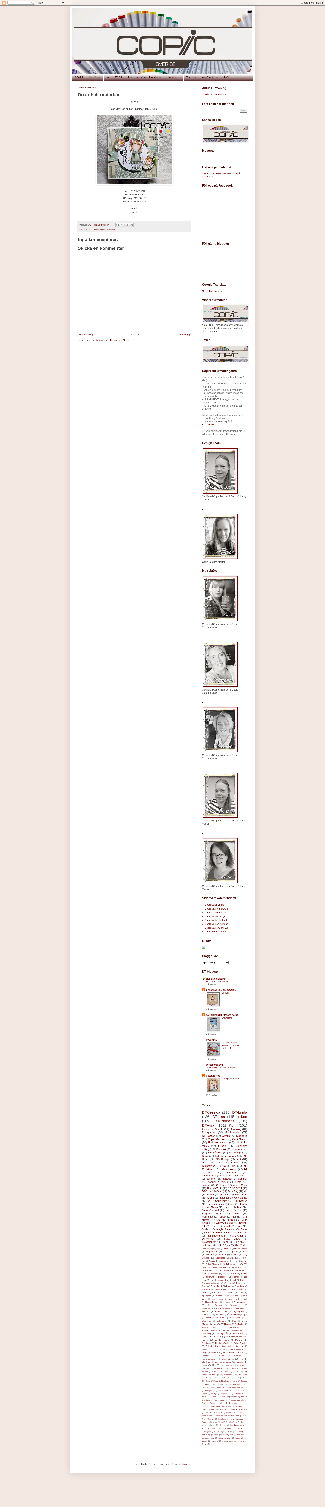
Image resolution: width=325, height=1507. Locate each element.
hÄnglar (222, 1145)
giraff (223, 1422)
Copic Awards (232, 1368)
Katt (204, 1337)
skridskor (206, 1362)
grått (241, 1289)
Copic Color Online (214, 904)
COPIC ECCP (235, 1188)
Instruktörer (238, 1333)
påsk (212, 1261)
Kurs (229, 1391)
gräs (225, 1273)
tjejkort (226, 1226)
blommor (242, 1179)
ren (241, 1359)
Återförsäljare (210, 77)
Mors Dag (242, 1232)
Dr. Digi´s (239, 1324)
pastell (235, 1251)
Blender (205, 1368)
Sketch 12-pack (209, 1409)
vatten (204, 1441)
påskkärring (232, 1314)
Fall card (217, 1378)
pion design (238, 1432)
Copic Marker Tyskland (216, 924)
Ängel (204, 1365)
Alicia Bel (210, 1254)
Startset (222, 1409)
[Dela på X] (124, 225)
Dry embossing (227, 1375)
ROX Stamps (209, 1403)
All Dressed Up (236, 1318)
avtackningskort (236, 1349)
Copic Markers (216, 1139)
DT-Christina (225, 1121)
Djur (239, 1210)
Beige (244, 1229)
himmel (205, 1292)
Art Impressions (237, 1365)
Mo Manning (233, 1132)
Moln (204, 1397)
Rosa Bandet (241, 1248)
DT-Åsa (208, 1125)
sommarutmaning (223, 1362)
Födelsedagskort (218, 1142)
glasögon (233, 1422)
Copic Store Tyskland (215, 931)
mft (239, 1159)
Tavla (225, 1251)
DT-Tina (236, 1372)
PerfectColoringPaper (213, 1175)
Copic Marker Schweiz (216, 908)
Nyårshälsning (240, 1302)
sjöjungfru (206, 1296)
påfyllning (206, 1435)
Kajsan (221, 1391)
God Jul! (225, 993)
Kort (232, 1125)
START (79, 77)
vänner (244, 1273)
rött (208, 1201)
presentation (228, 1359)
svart (244, 1261)
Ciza (234, 1321)
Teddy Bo (206, 1349)
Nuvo (234, 1397)
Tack (233, 1289)
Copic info (232, 1299)
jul (213, 1425)
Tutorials (191, 77)
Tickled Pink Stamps (235, 1413)
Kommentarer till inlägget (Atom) (112, 340)
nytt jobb (225, 1432)
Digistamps (208, 1165)
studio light (239, 1438)
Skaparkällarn (212, 1251)
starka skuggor (224, 1438)
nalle (240, 1428)
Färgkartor (234, 1327)
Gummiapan (239, 1149)
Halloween (227, 1179)
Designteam (209, 1132)
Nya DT (227, 1248)
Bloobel (221, 1277)
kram (204, 1261)
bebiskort (211, 1179)
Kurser (238, 1213)
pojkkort (224, 1194)
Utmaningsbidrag (216, 1204)
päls (241, 1292)
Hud (211, 1280)
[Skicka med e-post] (117, 225)
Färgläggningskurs (229, 1381)
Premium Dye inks (236, 1400)
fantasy (205, 1422)
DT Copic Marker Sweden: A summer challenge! (230, 1045)
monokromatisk (209, 1359)
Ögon (204, 1444)
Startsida (135, 334)
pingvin (230, 1292)
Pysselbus (211, 1039)
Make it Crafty (239, 1185)
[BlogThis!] (121, 225)
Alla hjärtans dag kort (217, 1235)
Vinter (223, 1216)
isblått (233, 1273)
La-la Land (239, 1391)
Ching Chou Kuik (214, 1264)
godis (213, 1352)
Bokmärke (221, 1321)
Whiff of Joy (221, 1416)
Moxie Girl (224, 1397)
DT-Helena (226, 1324)
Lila (224, 1165)
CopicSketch (239, 1139)
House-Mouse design (237, 1387)
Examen (222, 1254)
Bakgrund (209, 1277)
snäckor (240, 1435)
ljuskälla (219, 1314)
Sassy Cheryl (232, 1238)
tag (234, 1216)
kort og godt (209, 1428)
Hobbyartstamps (217, 1387)
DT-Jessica (93, 229)
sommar (206, 1185)
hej (242, 1422)
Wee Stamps (240, 1198)
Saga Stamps (214, 1305)
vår (228, 1245)
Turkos (231, 1220)
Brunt (227, 1207)
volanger (240, 1362)
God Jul (223, 1213)
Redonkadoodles (233, 1403)
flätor (215, 1422)
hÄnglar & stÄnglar (225, 1229)
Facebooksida (209, 424)
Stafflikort (206, 1289)
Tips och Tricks (214, 1188)
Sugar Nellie (220, 1289)
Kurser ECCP (114, 77)
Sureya (224, 1242)
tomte (219, 1245)
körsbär (205, 1356)
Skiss (232, 1258)
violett (208, 1318)
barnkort (222, 1419)
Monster (239, 1340)
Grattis (226, 1135)
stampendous (208, 1438)
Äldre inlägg (183, 334)
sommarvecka (240, 1175)
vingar (244, 1314)
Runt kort (239, 1286)
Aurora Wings (222, 1296)
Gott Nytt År (222, 1333)
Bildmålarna (215, 1152)
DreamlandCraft (219, 1267)
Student (206, 1229)
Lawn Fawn (215, 1337)
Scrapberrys (236, 1305)
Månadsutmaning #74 (216, 94)
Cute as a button (220, 1372)
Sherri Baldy (238, 1406)
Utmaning (235, 1129)
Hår (234, 1165)
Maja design (229, 1169)
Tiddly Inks (238, 1242)
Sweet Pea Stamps (238, 1409)
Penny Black (216, 1286)
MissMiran (239, 1394)
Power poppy (219, 1400)
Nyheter (226, 1302)
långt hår (224, 1198)
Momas (213, 1397)
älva (214, 1365)
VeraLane (239, 1308)
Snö (218, 1220)
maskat (217, 1292)
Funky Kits (209, 1327)
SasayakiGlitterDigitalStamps (214, 1406)
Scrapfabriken (209, 1242)
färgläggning (238, 1311)
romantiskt (223, 1261)
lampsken (227, 1428)
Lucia (204, 1394)
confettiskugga (237, 1419)
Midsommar (226, 1394)
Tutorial (210, 1198)
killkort (210, 1194)
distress (215, 1273)
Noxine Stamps (212, 1302)
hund (231, 1352)
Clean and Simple (212, 1129)
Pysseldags (220, 1258)
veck (245, 1251)
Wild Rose (234, 1416)
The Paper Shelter (213, 1413)
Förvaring (206, 1333)
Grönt (219, 1191)
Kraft (234, 1280)
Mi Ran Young (222, 1340)
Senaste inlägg (86, 334)
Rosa (205, 1155)
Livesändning (208, 1270)
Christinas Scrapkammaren (221, 990)
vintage (214, 1441)
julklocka (222, 1425)
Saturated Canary (225, 1155)
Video (241, 1258)
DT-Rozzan (208, 1135)
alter (214, 1226)
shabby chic (227, 1435)
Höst (239, 1226)
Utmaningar (174, 77)
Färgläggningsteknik (211, 1330)
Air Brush (220, 1318)
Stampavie (227, 1346)
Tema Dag (233, 1191)
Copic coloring (217, 1299)
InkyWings (235, 1152)
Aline (223, 1365)
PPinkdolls (206, 1343)
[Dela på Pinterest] (132, 225)
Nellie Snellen (240, 1201)
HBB (218, 1384)
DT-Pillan (232, 1172)
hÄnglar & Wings (107, 229)
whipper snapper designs (233, 1441)
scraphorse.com (215, 1064)
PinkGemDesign (222, 1343)
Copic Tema (221, 1201)
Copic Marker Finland (216, 920)
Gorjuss (244, 1381)
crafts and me (221, 1311)
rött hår (235, 1261)
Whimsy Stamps (224, 1223)
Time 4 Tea (207, 1416)
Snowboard (227, 1018)
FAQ (226, 77)
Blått (232, 1204)
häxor (241, 1352)
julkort (242, 1117)
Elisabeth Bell (213, 1232)
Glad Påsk (237, 1267)
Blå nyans (217, 1368)
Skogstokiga (207, 1308)
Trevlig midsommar (230, 1079)
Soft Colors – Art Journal (217, 982)
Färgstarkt (207, 1213)
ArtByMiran (238, 1235)
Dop (239, 1207)
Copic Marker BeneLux (216, 928)
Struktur (240, 1346)
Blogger (186, 1464)
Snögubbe (224, 1270)
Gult (218, 1248)
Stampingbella (224, 1308)
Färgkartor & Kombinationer (144, 77)
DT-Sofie (206, 1191)
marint (221, 1356)
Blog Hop (206, 1321)
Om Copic (95, 77)
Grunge (208, 1384)
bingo (204, 1352)
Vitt (245, 1191)
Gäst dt (208, 1162)
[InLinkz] (203, 947)
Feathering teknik (231, 1378)
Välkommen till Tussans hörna (222, 1015)
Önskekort (221, 1185)
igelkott (205, 1425)
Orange (227, 1283)
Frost (215, 1381)
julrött (238, 1182)
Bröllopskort (241, 1194)
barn (228, 1210)
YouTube (206, 1311)
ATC (237, 1245)
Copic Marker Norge (215, 916)
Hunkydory (209, 1391)
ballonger (207, 1245)
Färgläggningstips (235, 1330)
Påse (228, 1286)
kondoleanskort (237, 1425)
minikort (237, 1356)
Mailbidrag (207, 1216)
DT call (244, 1299)
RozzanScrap (213, 1076)
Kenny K (228, 1232)
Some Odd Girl (210, 1210)
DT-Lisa (219, 1117)
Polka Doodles (240, 1343)
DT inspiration (232, 1264)
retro (216, 1435)
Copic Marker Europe (216, 912)
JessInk (234, 1254)
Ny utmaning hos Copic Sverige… (221, 1067)
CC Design (222, 1159)
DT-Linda (239, 1112)
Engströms (234, 1277)
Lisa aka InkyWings (216, 979)
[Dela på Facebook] (128, 225)
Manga (214, 1394)
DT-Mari (221, 1149)
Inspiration (232, 1162)
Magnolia (241, 1135)
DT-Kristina (207, 1238)
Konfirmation (222, 1280)
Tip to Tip (220, 1349)
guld (223, 1352)
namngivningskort (209, 1432)
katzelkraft (207, 1314)
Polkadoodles (212, 1346)
